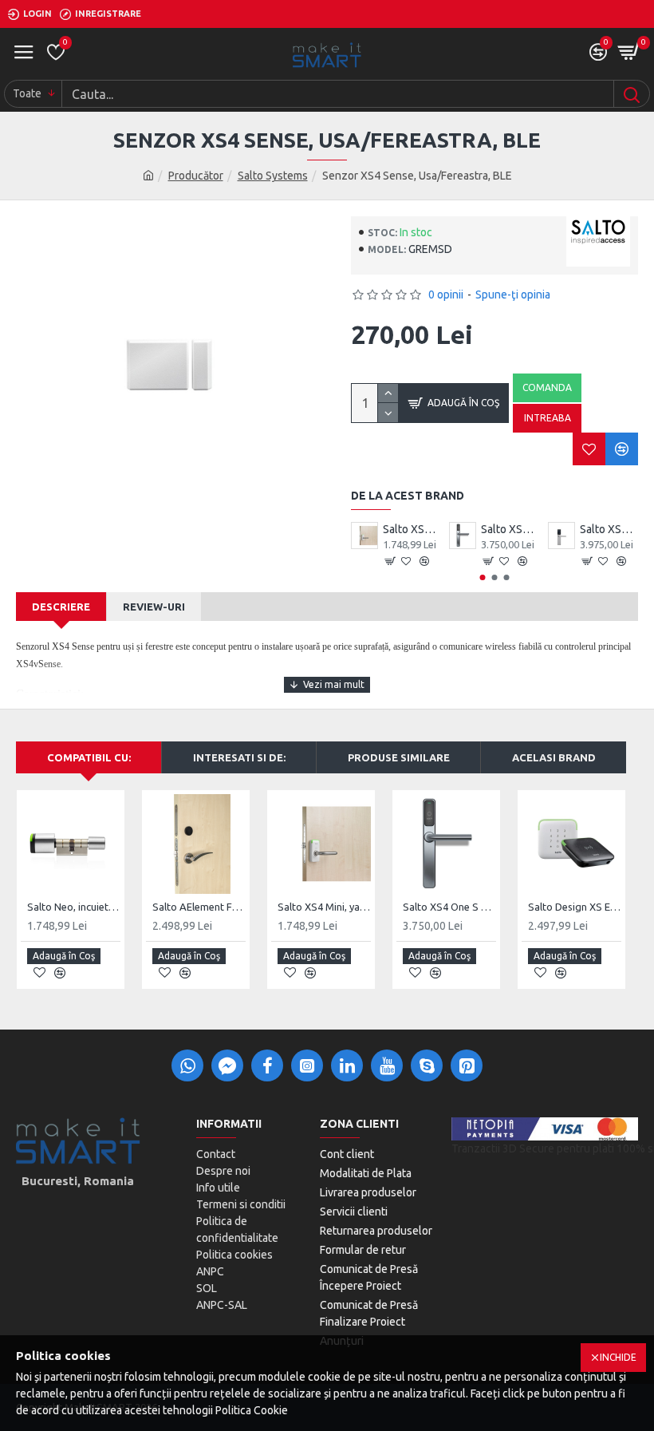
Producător (195, 175)
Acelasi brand (554, 757)
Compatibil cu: (89, 757)
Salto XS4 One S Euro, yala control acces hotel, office (510, 529)
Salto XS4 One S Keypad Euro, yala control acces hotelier (609, 529)
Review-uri (154, 606)
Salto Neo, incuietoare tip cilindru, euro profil (73, 906)
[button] (483, 577)
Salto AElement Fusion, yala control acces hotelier (199, 906)
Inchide (618, 1357)
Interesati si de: (239, 757)
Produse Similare (399, 757)
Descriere (61, 606)
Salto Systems (273, 175)
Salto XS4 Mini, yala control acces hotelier (412, 529)
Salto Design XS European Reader (574, 906)
